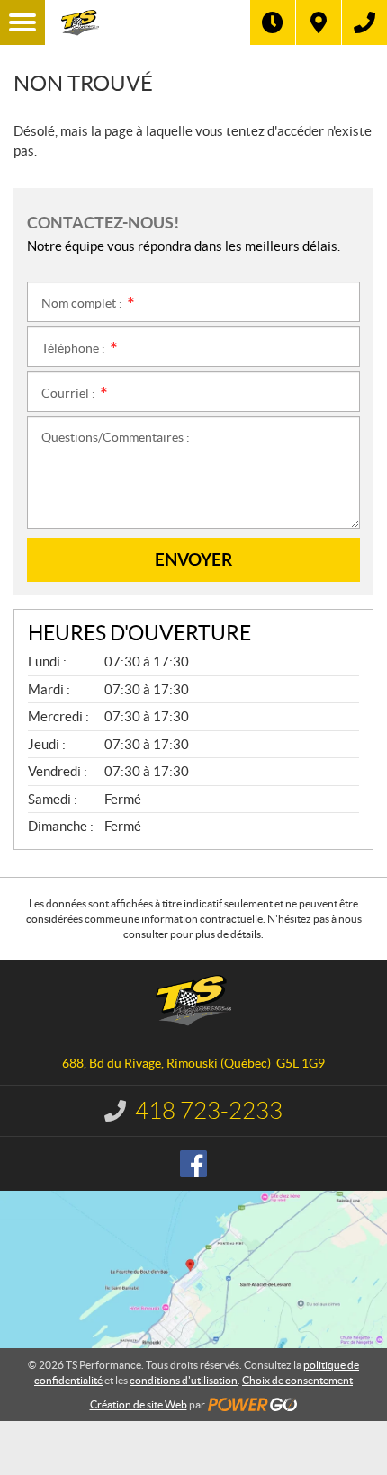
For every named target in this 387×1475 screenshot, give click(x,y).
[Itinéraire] (318, 22)
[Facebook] (193, 1163)
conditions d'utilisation (184, 1380)
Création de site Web (138, 1404)
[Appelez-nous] (364, 22)
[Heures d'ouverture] (272, 22)
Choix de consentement (297, 1380)
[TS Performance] (147, 22)
